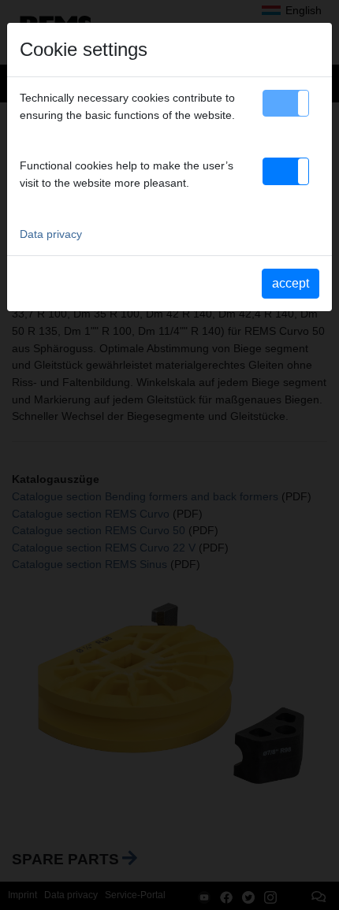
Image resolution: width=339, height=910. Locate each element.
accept (290, 283)
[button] (286, 103)
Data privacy (51, 234)
